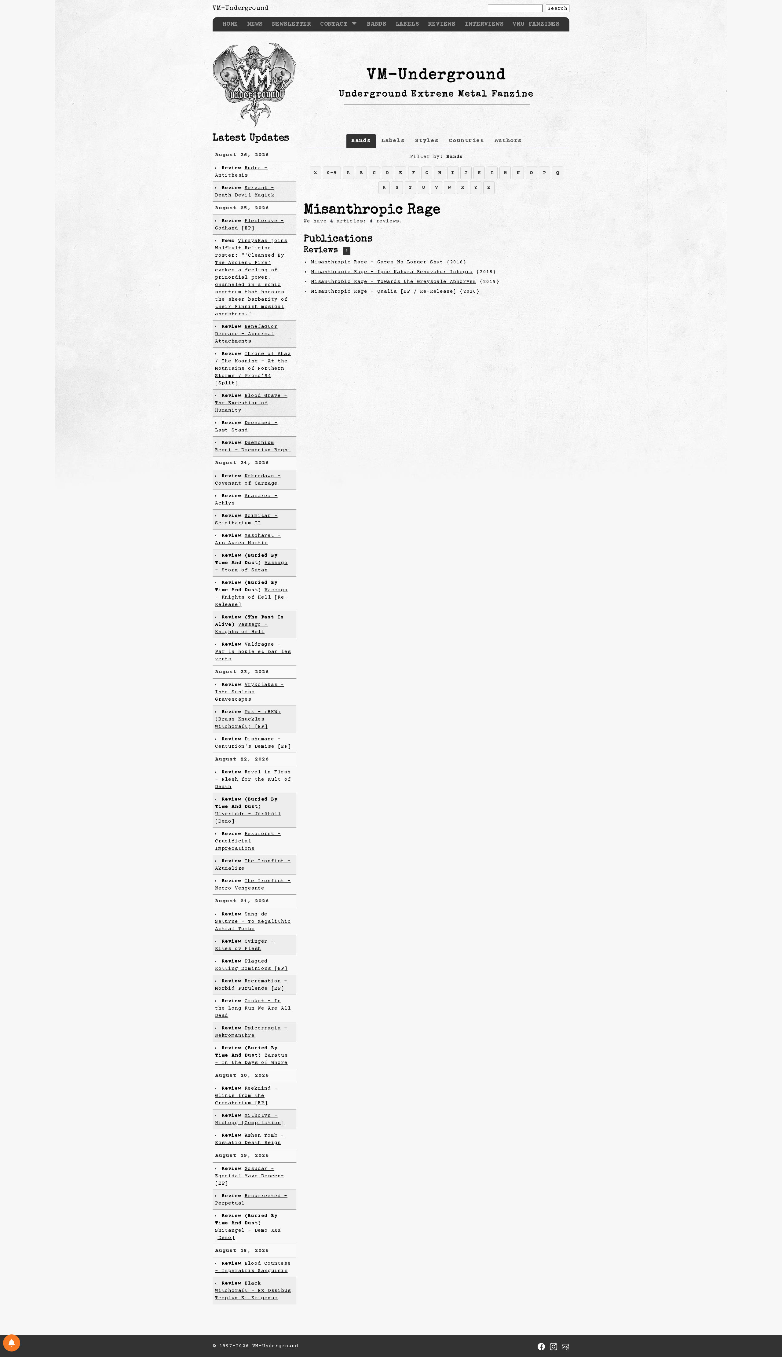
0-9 (332, 173)
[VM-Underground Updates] (11, 1342)
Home (230, 24)
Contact (334, 24)
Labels (407, 24)
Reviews (441, 24)
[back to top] (768, 1321)
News (255, 24)
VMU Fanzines (536, 24)
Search (558, 8)
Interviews (484, 24)
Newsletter (291, 24)
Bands (376, 24)
